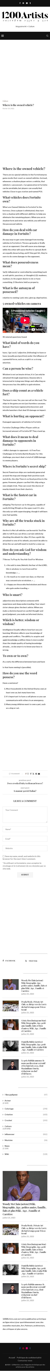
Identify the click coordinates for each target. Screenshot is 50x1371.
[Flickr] (27, 3)
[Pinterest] (23, 3)
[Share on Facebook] (30, 774)
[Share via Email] (39, 774)
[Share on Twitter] (33, 774)
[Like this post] (28, 774)
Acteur (8, 1100)
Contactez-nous (25, 1360)
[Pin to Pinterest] (36, 774)
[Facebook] (19, 3)
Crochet (26, 1120)
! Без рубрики (26, 1094)
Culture (8, 1126)
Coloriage (26, 1109)
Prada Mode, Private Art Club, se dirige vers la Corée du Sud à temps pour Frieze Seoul (34, 1006)
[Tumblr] (30, 3)
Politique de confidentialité (29, 1357)
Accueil (12, 1357)
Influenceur (26, 1134)
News (7, 1146)
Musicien (26, 1140)
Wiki (26, 1154)
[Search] (47, 36)
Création (26, 1114)
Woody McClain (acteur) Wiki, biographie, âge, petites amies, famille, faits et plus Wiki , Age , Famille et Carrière (34, 985)
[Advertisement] (25, 74)
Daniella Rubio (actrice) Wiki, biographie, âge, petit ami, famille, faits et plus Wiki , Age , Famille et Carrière (34, 1046)
